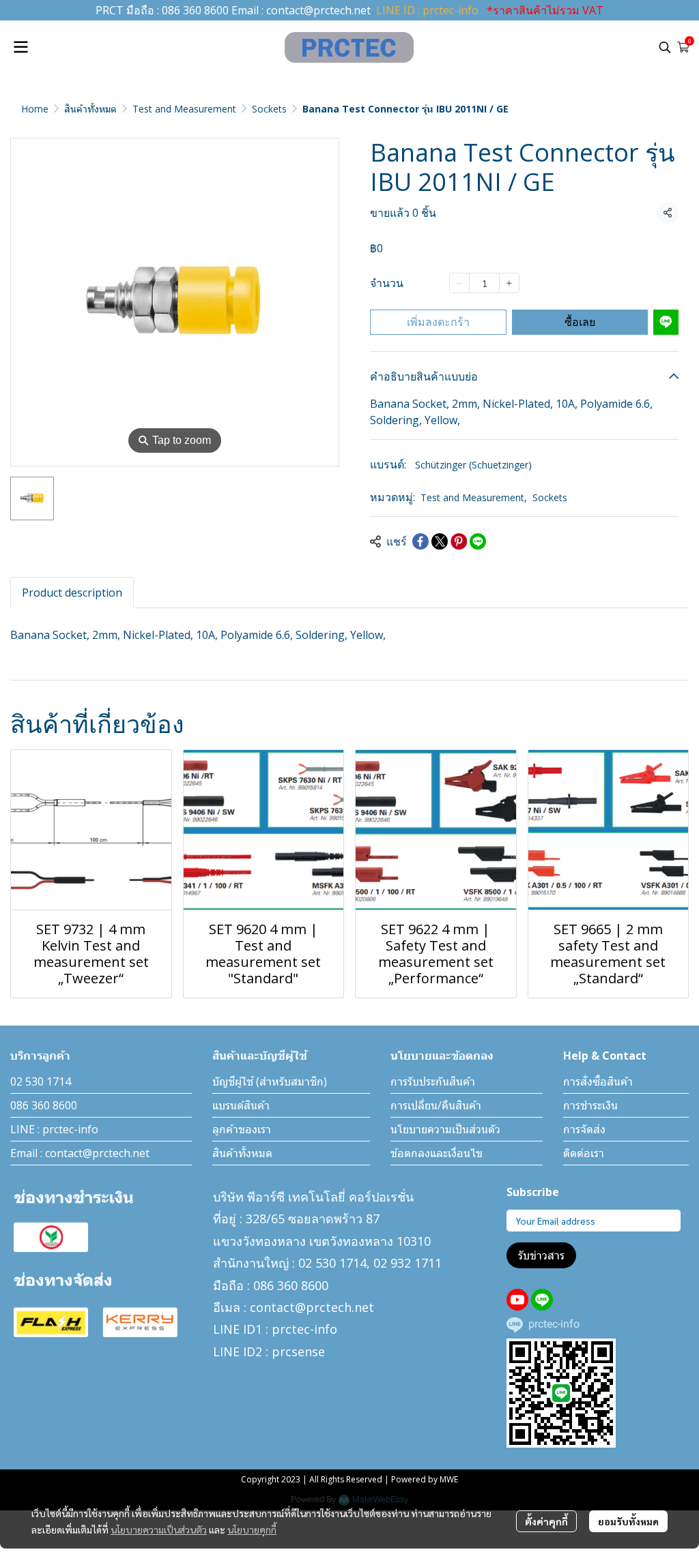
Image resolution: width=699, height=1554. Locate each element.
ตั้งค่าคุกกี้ (546, 1521)
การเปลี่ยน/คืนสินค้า (435, 1105)
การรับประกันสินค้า (432, 1081)
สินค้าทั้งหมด (90, 108)
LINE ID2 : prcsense (269, 1351)
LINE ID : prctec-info (427, 10)
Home (34, 108)
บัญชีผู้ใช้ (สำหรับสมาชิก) (269, 1081)
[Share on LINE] (478, 541)
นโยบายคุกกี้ (251, 1529)
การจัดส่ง (584, 1129)
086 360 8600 (195, 10)
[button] (664, 47)
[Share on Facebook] (420, 541)
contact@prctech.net (318, 10)
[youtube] (517, 1300)
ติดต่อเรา (583, 1153)
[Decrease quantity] (459, 283)
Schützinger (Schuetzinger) (473, 464)
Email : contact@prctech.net (79, 1153)
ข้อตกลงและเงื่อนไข (436, 1153)
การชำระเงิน (590, 1105)
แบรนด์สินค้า (241, 1105)
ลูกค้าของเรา (241, 1129)
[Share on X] (439, 541)
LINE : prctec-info (54, 1129)
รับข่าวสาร (541, 1255)
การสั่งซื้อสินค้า (598, 1081)
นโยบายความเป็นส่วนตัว (159, 1529)
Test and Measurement (184, 108)
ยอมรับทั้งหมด (628, 1521)
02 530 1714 (40, 1081)
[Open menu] (20, 47)
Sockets (269, 108)
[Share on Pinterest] (459, 541)
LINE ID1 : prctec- (263, 1329)
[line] (542, 1300)
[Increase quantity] (509, 283)
